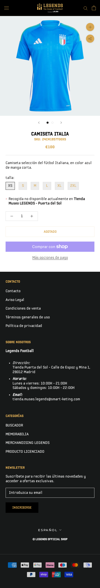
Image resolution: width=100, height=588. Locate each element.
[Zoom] (90, 27)
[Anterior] (39, 123)
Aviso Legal (15, 300)
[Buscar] (85, 8)
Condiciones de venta (23, 308)
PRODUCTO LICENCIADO (25, 452)
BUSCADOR (14, 425)
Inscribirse (22, 507)
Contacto (13, 291)
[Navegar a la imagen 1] (48, 123)
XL (59, 186)
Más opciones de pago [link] (50, 258)
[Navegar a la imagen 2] (52, 123)
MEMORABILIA (17, 434)
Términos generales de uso (28, 317)
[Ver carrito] (94, 8)
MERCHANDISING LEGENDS (28, 443)
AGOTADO (50, 231)
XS (10, 186)
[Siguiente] (61, 123)
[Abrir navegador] (6, 8)
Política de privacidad (24, 326)
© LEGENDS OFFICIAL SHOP (50, 539)
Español (47, 530)
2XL (73, 186)
